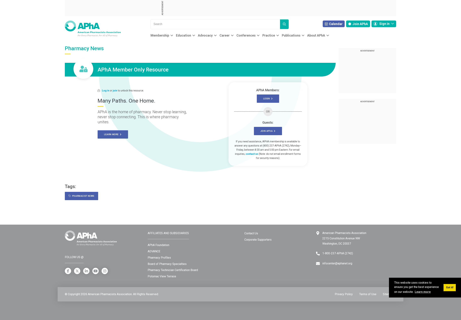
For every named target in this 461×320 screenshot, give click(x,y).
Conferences (246, 35)
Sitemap (388, 294)
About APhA (316, 35)
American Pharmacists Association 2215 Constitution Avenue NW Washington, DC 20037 (344, 238)
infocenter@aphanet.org (337, 263)
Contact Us (251, 233)
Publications (291, 35)
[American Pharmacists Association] (93, 28)
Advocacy (205, 35)
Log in (105, 90)
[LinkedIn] (86, 271)
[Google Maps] (317, 233)
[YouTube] (95, 271)
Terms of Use (367, 294)
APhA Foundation (158, 245)
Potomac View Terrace (162, 276)
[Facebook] (68, 271)
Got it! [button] (449, 287)
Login (267, 98)
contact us (252, 153)
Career (225, 35)
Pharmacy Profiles (159, 257)
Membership (160, 35)
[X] (77, 271)
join (115, 90)
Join (360, 24)
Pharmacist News (82, 196)
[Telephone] (318, 253)
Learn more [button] (423, 292)
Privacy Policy (344, 294)
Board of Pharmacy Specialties (167, 264)
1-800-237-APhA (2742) (337, 253)
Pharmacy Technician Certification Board (173, 270)
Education (183, 35)
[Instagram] (105, 271)
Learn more (112, 134)
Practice (268, 35)
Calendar (335, 24)
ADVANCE (154, 251)
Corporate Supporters (258, 239)
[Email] (318, 263)
